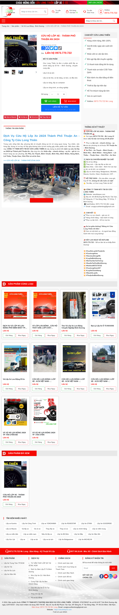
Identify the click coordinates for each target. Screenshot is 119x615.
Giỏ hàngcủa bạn (73, 11)
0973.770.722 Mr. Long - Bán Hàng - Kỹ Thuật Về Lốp (32, 551)
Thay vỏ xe (64, 529)
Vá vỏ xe (35, 117)
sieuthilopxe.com (99, 194)
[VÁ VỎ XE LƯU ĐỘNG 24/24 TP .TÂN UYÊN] (44, 412)
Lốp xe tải (34, 539)
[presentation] (4, 72)
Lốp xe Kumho (11, 523)
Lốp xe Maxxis (11, 117)
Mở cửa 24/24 (95, 2)
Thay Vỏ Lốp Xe (37, 594)
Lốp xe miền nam (29, 534)
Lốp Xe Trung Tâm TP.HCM (14, 563)
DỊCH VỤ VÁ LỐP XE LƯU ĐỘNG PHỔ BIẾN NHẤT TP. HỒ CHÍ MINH (14, 327)
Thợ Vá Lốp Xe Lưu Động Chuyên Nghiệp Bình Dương (73, 327)
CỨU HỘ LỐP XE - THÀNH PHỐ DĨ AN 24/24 (21, 160)
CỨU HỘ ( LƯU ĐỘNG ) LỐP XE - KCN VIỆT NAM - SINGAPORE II (73, 380)
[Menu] (3, 21)
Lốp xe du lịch (48, 539)
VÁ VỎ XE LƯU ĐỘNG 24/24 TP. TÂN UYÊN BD (14, 434)
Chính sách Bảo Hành (66, 573)
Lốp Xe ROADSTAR (68, 523)
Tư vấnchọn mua (90, 11)
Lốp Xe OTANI (86, 523)
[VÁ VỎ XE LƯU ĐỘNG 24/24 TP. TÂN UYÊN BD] (15, 412)
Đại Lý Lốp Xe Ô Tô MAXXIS (102, 326)
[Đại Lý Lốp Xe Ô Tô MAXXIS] (103, 305)
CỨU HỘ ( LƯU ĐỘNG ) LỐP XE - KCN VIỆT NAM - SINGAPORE (102, 380)
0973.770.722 (110, 13)
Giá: (42, 53)
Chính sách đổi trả (64, 577)
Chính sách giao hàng (66, 580)
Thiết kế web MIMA (60, 612)
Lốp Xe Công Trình (29, 523)
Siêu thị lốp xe (47, 534)
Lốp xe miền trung (99, 529)
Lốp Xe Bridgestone (66, 539)
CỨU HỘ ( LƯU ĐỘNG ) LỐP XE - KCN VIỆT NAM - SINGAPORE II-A (44, 380)
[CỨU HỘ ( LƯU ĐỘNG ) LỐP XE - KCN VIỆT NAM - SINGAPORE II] (74, 358)
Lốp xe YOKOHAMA (48, 523)
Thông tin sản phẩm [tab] (14, 128)
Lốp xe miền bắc (12, 534)
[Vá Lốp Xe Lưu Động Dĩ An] (15, 358)
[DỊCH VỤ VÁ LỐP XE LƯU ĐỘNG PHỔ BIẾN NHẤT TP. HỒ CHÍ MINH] (15, 305)
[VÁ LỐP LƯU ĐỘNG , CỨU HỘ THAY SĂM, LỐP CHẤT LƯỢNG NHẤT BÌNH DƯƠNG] (44, 305)
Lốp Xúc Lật (10, 539)
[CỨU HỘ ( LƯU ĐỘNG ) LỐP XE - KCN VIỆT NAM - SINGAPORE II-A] (44, 358)
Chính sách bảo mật (65, 563)
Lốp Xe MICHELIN (85, 539)
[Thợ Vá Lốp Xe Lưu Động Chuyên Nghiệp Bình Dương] (74, 305)
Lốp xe (22, 539)
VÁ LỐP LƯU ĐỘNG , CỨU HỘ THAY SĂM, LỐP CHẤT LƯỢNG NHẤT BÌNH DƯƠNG (44, 327)
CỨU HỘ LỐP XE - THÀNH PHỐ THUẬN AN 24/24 (14, 496)
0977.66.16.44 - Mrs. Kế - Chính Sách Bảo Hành (90, 551)
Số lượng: (44, 94)
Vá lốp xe (24, 117)
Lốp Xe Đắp (78, 534)
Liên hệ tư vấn (60, 108)
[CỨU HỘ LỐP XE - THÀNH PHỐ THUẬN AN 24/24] (6, 72)
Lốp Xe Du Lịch (9, 570)
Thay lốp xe (46, 117)
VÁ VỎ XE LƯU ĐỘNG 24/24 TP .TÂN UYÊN (43, 434)
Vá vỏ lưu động (36, 597)
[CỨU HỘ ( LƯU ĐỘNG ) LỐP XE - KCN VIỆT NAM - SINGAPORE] (103, 358)
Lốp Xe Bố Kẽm (63, 534)
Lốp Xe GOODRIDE (104, 523)
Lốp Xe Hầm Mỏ (94, 534)
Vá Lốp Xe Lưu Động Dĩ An (14, 379)
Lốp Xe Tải (8, 567)
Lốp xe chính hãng (80, 529)
